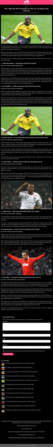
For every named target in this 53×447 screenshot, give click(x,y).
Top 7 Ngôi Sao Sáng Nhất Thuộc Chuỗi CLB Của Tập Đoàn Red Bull (21, 371)
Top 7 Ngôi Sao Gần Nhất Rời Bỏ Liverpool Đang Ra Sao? (18, 367)
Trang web (5, 344)
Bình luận (5, 321)
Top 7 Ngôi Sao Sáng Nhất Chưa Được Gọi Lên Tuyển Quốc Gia (20, 376)
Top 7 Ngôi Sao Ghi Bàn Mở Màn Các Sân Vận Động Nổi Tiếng (20, 363)
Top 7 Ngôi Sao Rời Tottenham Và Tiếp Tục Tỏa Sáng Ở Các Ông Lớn (21, 380)
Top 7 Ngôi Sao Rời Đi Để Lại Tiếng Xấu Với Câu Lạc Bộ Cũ (19, 393)
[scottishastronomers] (26, 2)
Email (4, 338)
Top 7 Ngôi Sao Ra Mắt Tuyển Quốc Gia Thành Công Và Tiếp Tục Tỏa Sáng (22, 410)
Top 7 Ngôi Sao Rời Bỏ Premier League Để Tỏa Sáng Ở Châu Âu (20, 401)
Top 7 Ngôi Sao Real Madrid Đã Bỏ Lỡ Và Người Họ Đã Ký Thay (20, 405)
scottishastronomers (13, 307)
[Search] (51, 2)
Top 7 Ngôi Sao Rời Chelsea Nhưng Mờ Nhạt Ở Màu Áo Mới (19, 397)
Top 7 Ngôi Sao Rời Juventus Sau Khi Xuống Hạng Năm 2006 (19, 388)
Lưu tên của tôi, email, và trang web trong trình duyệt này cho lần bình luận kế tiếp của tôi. (25, 350)
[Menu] (2, 2)
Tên (4, 332)
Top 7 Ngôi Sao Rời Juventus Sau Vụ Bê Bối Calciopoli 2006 (19, 384)
